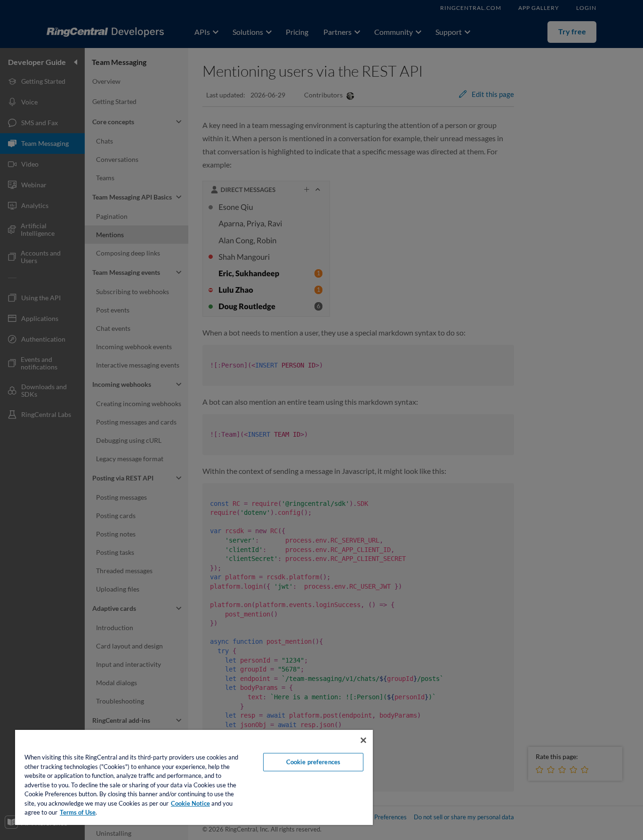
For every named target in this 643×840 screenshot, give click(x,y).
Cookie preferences (313, 762)
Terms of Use (78, 812)
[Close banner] (363, 740)
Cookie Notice (190, 803)
